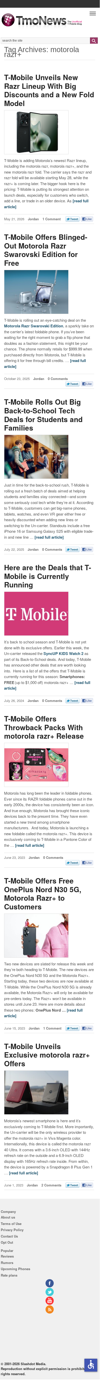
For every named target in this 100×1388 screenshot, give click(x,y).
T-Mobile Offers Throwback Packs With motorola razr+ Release (44, 727)
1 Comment (51, 218)
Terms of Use (11, 1223)
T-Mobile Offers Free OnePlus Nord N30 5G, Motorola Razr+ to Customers (42, 893)
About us (8, 1217)
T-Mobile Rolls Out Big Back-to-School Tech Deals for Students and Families (43, 414)
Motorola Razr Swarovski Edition (33, 326)
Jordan (33, 218)
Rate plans (9, 1275)
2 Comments (51, 1185)
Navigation (93, 14)
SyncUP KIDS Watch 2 (63, 653)
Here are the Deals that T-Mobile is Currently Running (47, 576)
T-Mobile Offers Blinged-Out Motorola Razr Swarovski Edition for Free (45, 250)
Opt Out (7, 1242)
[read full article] (49, 537)
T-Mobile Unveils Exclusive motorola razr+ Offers (47, 1055)
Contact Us (9, 1236)
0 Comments (58, 378)
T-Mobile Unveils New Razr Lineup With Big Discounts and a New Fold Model (49, 90)
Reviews (7, 1256)
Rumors (7, 1262)
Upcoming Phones (15, 1268)
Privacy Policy (12, 1229)
